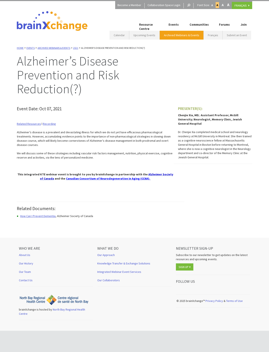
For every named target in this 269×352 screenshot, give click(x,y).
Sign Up (184, 267)
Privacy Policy (214, 301)
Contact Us (26, 280)
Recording (49, 124)
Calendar (119, 35)
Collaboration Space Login (164, 5)
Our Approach (106, 255)
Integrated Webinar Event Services (119, 272)
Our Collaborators (108, 280)
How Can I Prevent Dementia (37, 216)
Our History (26, 263)
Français (213, 35)
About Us (24, 255)
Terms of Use (234, 301)
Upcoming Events (144, 35)
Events (174, 25)
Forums (224, 25)
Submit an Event (237, 35)
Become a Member (129, 5)
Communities (199, 25)
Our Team (25, 272)
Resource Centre (146, 27)
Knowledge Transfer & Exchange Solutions (123, 263)
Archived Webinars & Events (181, 35)
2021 (75, 47)
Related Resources (29, 124)
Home (20, 47)
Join (244, 25)
